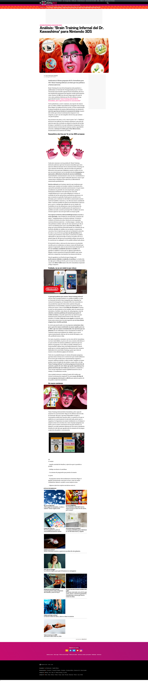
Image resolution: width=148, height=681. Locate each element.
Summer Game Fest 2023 (91, 0)
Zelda (98, 0)
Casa (78, 674)
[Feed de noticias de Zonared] (66, 650)
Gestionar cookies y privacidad (84, 654)
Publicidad (94, 654)
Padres (56, 674)
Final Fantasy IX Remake (110, 0)
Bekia (46, 674)
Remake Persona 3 (81, 0)
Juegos (85, 3)
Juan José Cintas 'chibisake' (52, 75)
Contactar (99, 654)
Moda (49, 674)
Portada (47, 5)
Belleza (52, 674)
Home (59, 3)
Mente (81, 674)
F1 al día (65, 672)
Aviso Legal (56, 654)
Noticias (64, 3)
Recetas (66, 674)
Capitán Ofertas (55, 668)
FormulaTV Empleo (56, 670)
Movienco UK (77, 670)
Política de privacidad (63, 654)
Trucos (95, 3)
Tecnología (70, 3)
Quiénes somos (50, 654)
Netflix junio (74, 0)
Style (53, 672)
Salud (63, 674)
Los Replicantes (48, 668)
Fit (54, 672)
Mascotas (71, 674)
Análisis (90, 3)
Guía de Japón (83, 670)
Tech (50, 672)
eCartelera (63, 670)
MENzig (46, 672)
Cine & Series (78, 3)
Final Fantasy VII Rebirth (57, 0)
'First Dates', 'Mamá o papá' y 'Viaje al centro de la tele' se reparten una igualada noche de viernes (70, 7)
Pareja (60, 674)
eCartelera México (70, 670)
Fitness (75, 674)
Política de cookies (73, 654)
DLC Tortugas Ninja (67, 0)
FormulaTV (49, 670)
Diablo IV (102, 0)
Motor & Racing (59, 672)
